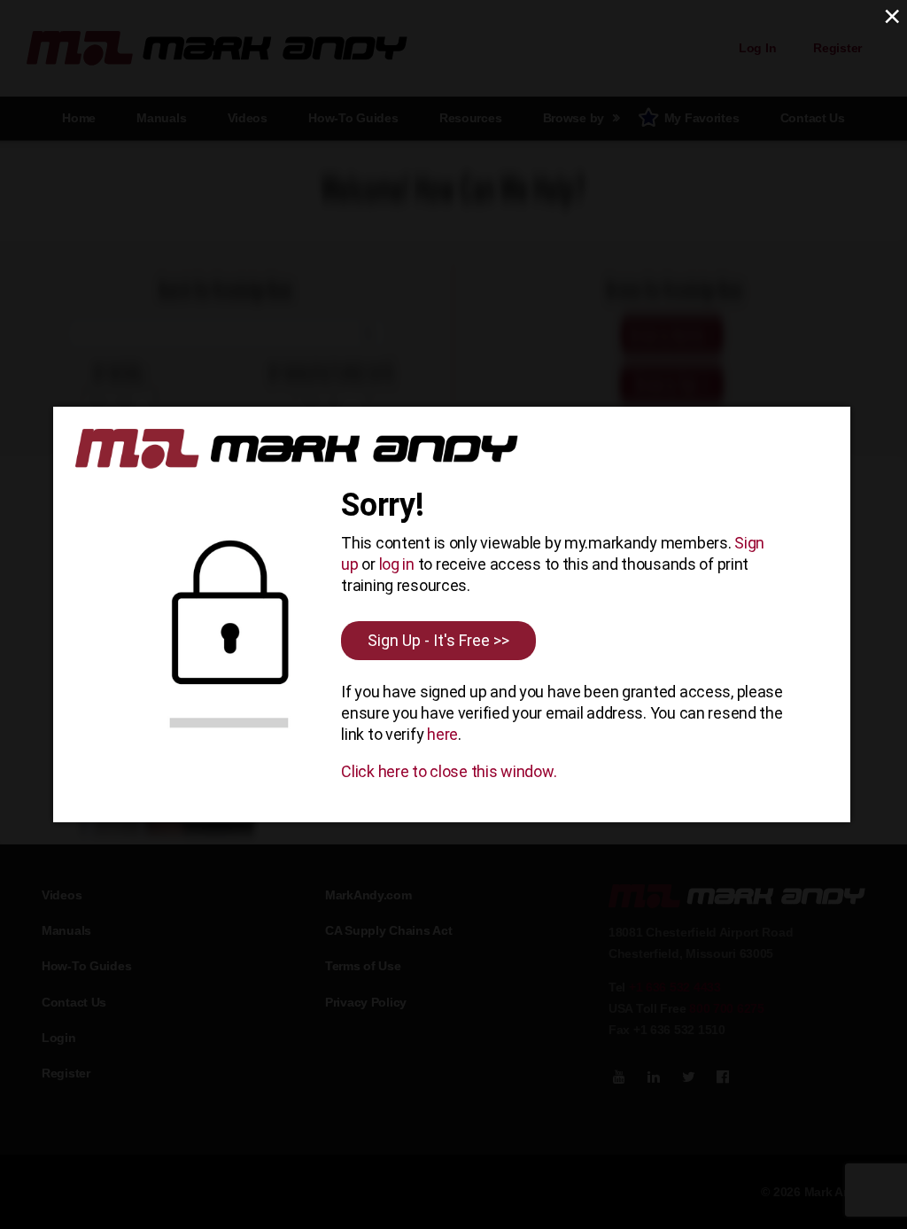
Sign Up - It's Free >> (438, 640)
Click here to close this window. (448, 771)
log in (397, 564)
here (442, 734)
